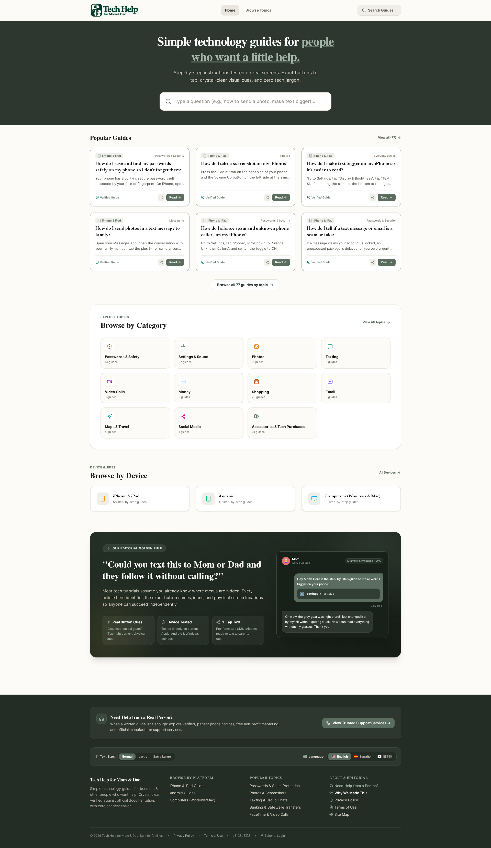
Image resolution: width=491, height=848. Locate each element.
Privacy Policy (183, 835)
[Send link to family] (161, 197)
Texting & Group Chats (268, 800)
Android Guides (182, 793)
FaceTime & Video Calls (269, 814)
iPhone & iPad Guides (187, 785)
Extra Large (162, 756)
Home (230, 10)
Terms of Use (213, 835)
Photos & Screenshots (268, 793)
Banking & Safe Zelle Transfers (275, 807)
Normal (127, 756)
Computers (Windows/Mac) (192, 800)
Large (143, 756)
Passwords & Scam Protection (275, 785)
